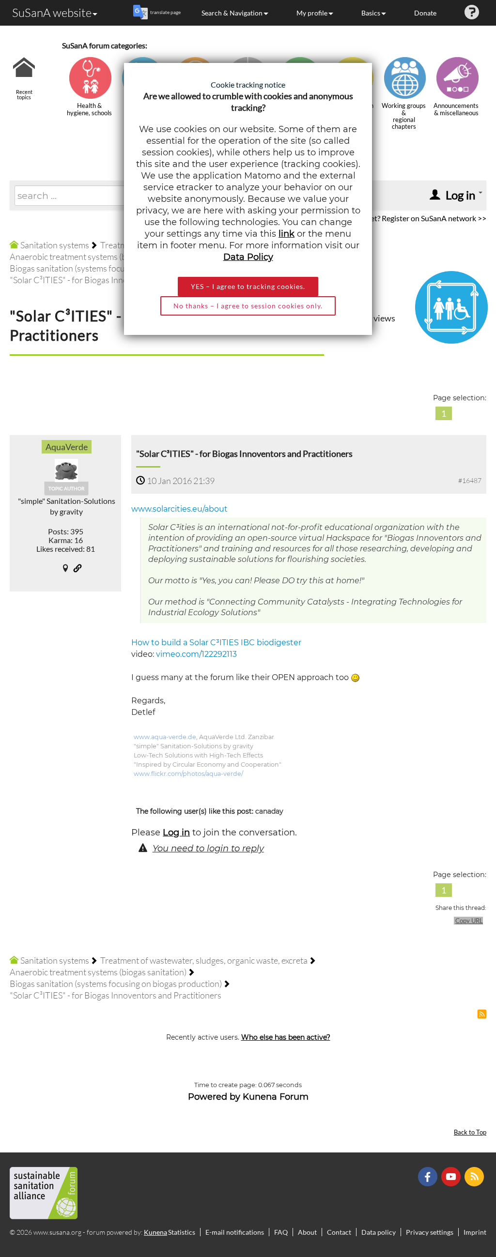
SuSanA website (52, 12)
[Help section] (472, 13)
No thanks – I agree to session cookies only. (248, 306)
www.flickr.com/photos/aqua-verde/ (188, 773)
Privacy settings (429, 1232)
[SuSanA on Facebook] (429, 1176)
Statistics (181, 1232)
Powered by (214, 1096)
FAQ (281, 1232)
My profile (311, 13)
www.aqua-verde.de (165, 737)
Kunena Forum (276, 1096)
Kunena (155, 1232)
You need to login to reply (208, 848)
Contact (339, 1232)
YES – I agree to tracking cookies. (248, 286)
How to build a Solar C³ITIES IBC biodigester (216, 642)
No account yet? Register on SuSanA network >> (406, 218)
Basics (370, 13)
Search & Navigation (232, 13)
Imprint (475, 1232)
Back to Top (470, 1132)
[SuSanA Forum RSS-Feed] (475, 1176)
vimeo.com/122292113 (196, 654)
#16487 (469, 480)
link (286, 233)
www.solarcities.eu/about (179, 509)
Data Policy (248, 257)
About (307, 1232)
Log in (176, 832)
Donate (425, 13)
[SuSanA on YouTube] (452, 1176)
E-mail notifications (234, 1232)
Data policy (378, 1232)
